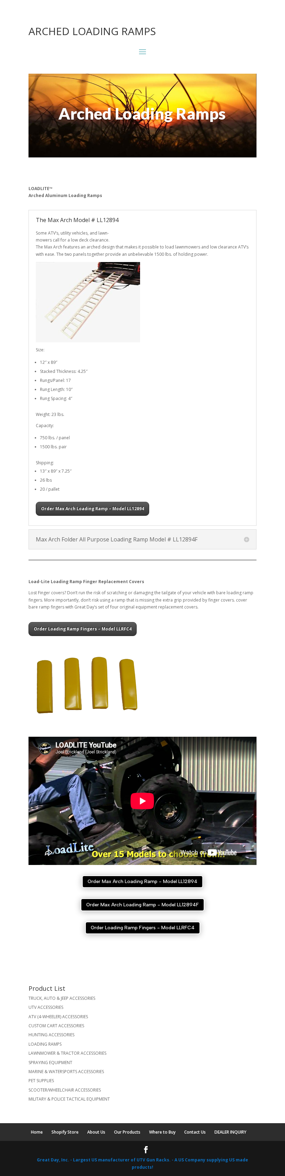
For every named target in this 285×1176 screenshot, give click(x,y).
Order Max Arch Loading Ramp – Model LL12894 (92, 509)
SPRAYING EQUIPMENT (50, 1062)
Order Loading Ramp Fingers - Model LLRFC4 (143, 928)
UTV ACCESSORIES (45, 1007)
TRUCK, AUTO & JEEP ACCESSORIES (61, 998)
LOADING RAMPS (45, 1044)
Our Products (127, 1132)
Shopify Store (65, 1132)
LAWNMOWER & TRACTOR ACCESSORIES (67, 1053)
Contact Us (195, 1132)
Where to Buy (162, 1132)
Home (37, 1132)
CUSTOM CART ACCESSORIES (56, 1026)
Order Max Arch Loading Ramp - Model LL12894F (142, 905)
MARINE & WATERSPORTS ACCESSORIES (66, 1072)
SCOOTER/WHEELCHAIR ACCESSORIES (64, 1090)
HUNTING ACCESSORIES (51, 1035)
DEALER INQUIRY (230, 1132)
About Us (96, 1132)
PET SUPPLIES (41, 1081)
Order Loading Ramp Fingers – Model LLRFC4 (82, 629)
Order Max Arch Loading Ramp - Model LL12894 (142, 881)
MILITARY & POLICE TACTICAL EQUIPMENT (69, 1099)
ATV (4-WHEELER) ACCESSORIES (58, 1017)
